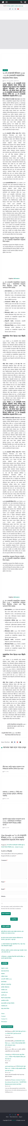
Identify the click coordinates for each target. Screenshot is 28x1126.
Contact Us (4, 1019)
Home (7, 1116)
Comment (4, 860)
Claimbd (7, 1054)
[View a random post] (25, 2)
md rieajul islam (9, 1066)
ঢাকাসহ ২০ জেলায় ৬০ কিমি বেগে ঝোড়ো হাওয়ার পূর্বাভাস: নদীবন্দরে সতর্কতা (12, 794)
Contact (3, 1016)
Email (3, 889)
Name (3, 882)
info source (16, 278)
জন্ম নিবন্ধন (3, 981)
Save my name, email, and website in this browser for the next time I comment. (12, 907)
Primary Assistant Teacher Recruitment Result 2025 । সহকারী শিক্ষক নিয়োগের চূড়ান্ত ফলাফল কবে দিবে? (15, 1082)
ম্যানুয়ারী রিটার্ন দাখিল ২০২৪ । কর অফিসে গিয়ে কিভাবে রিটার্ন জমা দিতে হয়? (11, 734)
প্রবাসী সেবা (4, 995)
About (2, 1013)
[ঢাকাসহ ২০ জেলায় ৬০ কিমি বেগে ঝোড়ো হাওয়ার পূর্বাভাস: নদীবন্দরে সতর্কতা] (14, 777)
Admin (12, 80)
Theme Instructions (14, 1116)
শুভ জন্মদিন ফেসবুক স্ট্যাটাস (7, 1003)
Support (20, 1116)
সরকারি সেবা (4, 1006)
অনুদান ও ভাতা (4, 968)
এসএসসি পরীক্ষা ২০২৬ (6, 979)
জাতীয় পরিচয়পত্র (5, 987)
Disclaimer (4, 1021)
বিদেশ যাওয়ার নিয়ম (5, 997)
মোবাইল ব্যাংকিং (5, 1000)
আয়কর (3, 973)
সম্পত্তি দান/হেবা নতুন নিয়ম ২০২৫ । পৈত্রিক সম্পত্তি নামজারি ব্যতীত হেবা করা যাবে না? (15, 1057)
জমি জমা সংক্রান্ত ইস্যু (6, 984)
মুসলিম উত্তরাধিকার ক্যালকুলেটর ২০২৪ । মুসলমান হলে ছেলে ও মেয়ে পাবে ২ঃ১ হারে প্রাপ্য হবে (16, 726)
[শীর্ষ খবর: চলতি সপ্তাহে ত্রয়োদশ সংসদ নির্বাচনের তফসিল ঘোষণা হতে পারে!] (14, 751)
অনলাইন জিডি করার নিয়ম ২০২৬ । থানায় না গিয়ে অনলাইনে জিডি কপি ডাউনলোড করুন (15, 1043)
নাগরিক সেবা (4, 989)
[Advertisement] (14, 34)
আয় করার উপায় (5, 971)
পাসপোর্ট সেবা (4, 992)
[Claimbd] (3, 2)
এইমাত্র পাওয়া (5, 70)
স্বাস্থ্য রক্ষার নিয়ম (5, 1008)
